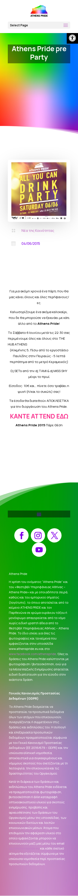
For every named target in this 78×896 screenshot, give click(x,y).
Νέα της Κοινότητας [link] (37, 230)
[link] (72, 38)
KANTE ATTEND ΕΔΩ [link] (39, 416)
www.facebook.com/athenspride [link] (32, 654)
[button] (39, 25)
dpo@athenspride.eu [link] (24, 848)
